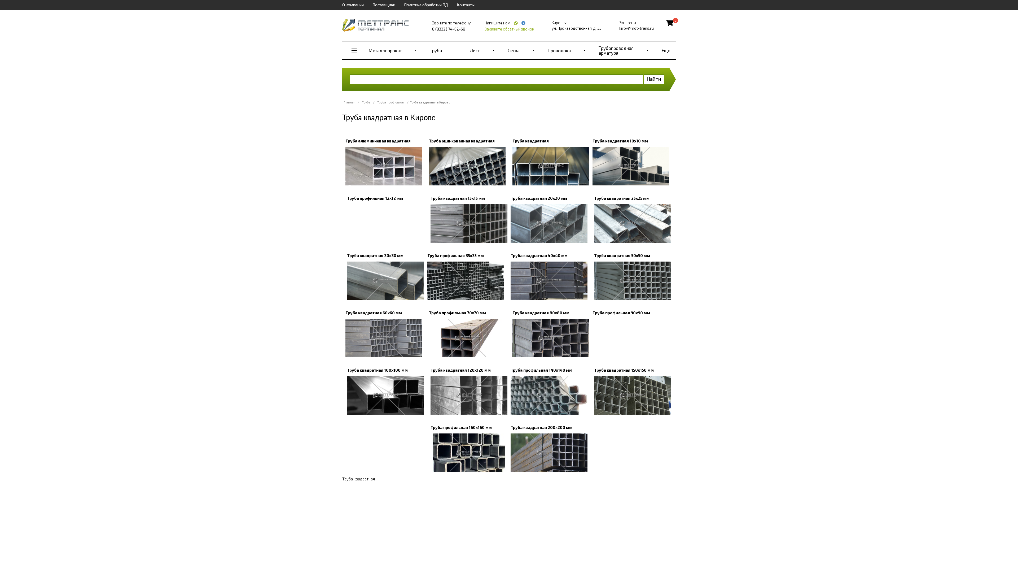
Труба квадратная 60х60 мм (373, 312)
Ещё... (667, 50)
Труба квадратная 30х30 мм (375, 255)
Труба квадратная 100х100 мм (377, 370)
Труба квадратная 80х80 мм (540, 312)
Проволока (559, 50)
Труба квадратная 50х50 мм (622, 255)
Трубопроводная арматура (616, 50)
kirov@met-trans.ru (636, 28)
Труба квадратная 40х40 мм (539, 255)
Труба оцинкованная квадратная (462, 140)
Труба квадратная (530, 140)
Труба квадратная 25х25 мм (622, 198)
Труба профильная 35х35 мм (455, 255)
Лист (475, 50)
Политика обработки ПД (426, 4)
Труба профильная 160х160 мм (461, 427)
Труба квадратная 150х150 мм (624, 370)
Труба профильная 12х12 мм (375, 198)
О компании (353, 4)
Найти (654, 79)
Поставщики (383, 4)
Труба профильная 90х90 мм (621, 312)
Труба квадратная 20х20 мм (539, 198)
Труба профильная (391, 102)
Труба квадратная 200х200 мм (541, 427)
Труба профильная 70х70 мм (457, 312)
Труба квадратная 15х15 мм (458, 198)
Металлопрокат (385, 50)
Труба (436, 50)
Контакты (466, 4)
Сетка (514, 50)
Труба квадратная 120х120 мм (461, 370)
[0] (669, 23)
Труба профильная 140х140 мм (541, 370)
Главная (349, 102)
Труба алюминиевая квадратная (378, 140)
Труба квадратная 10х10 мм (620, 140)
